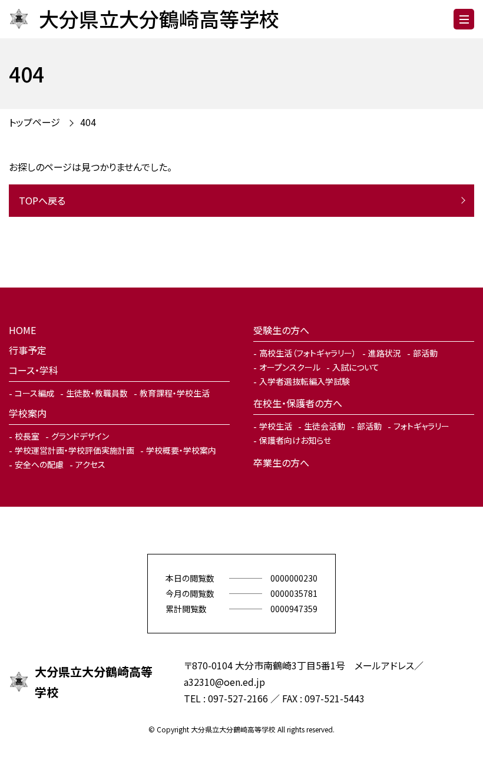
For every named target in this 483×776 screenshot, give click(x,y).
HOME (22, 330)
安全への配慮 (39, 464)
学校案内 (28, 413)
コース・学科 (33, 370)
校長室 (27, 436)
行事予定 (28, 350)
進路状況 (384, 353)
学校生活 (275, 426)
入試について (355, 367)
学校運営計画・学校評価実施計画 (74, 450)
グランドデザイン (80, 436)
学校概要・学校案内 (181, 450)
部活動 (425, 353)
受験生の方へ (281, 330)
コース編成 (34, 393)
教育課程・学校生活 (175, 393)
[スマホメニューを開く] (463, 19)
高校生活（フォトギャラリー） (307, 353)
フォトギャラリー (421, 426)
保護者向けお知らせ (295, 440)
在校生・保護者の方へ (297, 403)
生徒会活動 (324, 426)
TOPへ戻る (42, 200)
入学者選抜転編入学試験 (304, 381)
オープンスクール (289, 367)
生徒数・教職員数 (97, 393)
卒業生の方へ (281, 462)
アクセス (90, 464)
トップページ (34, 122)
